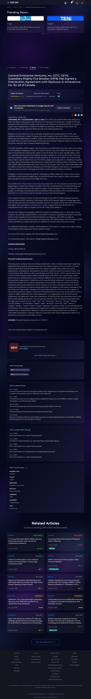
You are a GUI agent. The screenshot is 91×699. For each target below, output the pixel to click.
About (16, 656)
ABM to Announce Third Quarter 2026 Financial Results (63, 561)
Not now (77, 108)
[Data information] (26, 468)
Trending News (17, 12)
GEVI (26, 349)
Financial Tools (55, 676)
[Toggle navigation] (82, 2)
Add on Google (64, 108)
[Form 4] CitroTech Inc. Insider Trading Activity (26, 435)
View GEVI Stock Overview (45, 355)
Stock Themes (55, 671)
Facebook (74, 659)
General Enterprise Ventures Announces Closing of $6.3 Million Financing (35, 406)
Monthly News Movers (55, 665)
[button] (66, 2)
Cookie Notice (36, 659)
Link (11, 497)
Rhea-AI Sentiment (41, 93)
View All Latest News (44, 642)
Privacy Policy (36, 662)
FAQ (16, 665)
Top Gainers (55, 659)
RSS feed (74, 656)
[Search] (76, 2)
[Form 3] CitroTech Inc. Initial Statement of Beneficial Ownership (32, 452)
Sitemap (16, 671)
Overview (12, 67)
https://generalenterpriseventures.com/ (30, 254)
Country (13, 500)
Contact (16, 659)
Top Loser (78, 535)
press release (27, 330)
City (11, 506)
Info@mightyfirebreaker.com (47, 239)
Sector (13, 489)
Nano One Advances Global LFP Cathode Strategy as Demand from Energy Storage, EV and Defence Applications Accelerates (25, 621)
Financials (24, 67)
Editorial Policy (17, 662)
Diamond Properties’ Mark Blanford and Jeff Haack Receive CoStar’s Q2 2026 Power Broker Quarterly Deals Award (25, 582)
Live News (55, 674)
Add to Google (74, 665)
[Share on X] (71, 115)
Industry (13, 483)
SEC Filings (44, 67)
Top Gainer (38, 535)
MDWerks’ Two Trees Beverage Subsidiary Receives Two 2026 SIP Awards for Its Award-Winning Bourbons (25, 601)
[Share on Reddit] (75, 115)
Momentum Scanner (55, 668)
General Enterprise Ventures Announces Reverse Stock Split (31, 412)
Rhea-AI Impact (17, 93)
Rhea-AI (16, 668)
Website (13, 494)
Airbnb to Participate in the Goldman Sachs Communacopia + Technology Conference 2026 (23, 562)
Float (12, 477)
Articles (55, 656)
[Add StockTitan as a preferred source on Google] (81, 115)
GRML (9, 24)
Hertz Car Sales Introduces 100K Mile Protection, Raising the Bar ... (61, 28)
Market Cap (14, 471)
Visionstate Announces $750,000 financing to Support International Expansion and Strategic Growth (65, 601)
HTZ (49, 24)
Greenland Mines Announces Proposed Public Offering (64, 540)
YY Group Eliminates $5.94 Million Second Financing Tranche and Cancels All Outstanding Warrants (25, 541)
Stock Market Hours (55, 679)
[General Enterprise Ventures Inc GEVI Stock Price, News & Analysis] (14, 347)
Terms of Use (36, 656)
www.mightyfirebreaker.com (46, 234)
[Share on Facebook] (78, 115)
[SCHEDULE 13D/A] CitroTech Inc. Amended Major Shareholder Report (34, 441)
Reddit (74, 662)
